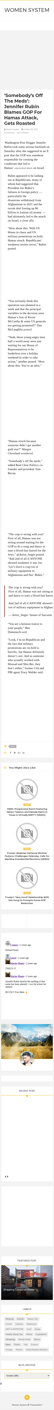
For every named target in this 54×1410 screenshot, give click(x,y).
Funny (37, 1329)
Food (29, 1329)
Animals (20, 1319)
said (24, 632)
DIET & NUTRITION (14, 1329)
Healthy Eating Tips (14, 1334)
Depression (31, 1324)
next (7, 1176)
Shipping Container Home (18, 1289)
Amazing (9, 1319)
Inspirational (41, 1334)
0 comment (23, 133)
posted (28, 329)
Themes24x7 (36, 1405)
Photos (17, 1344)
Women (19, 1350)
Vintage (9, 1350)
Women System (27, 10)
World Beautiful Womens (37, 1350)
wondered (27, 453)
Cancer (9, 1324)
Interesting (10, 1339)
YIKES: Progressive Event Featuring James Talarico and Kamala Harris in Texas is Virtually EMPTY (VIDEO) (27, 812)
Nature (37, 1339)
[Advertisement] (27, 61)
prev (5, 1176)
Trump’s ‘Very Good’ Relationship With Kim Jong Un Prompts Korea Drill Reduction (27, 900)
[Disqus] (27, 977)
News (12, 746)
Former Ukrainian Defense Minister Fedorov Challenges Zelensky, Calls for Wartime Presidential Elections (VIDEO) (27, 856)
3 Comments (9, 133)
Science (34, 1344)
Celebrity (19, 1324)
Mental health (24, 1339)
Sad (25, 1344)
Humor (29, 1334)
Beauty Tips (33, 1319)
